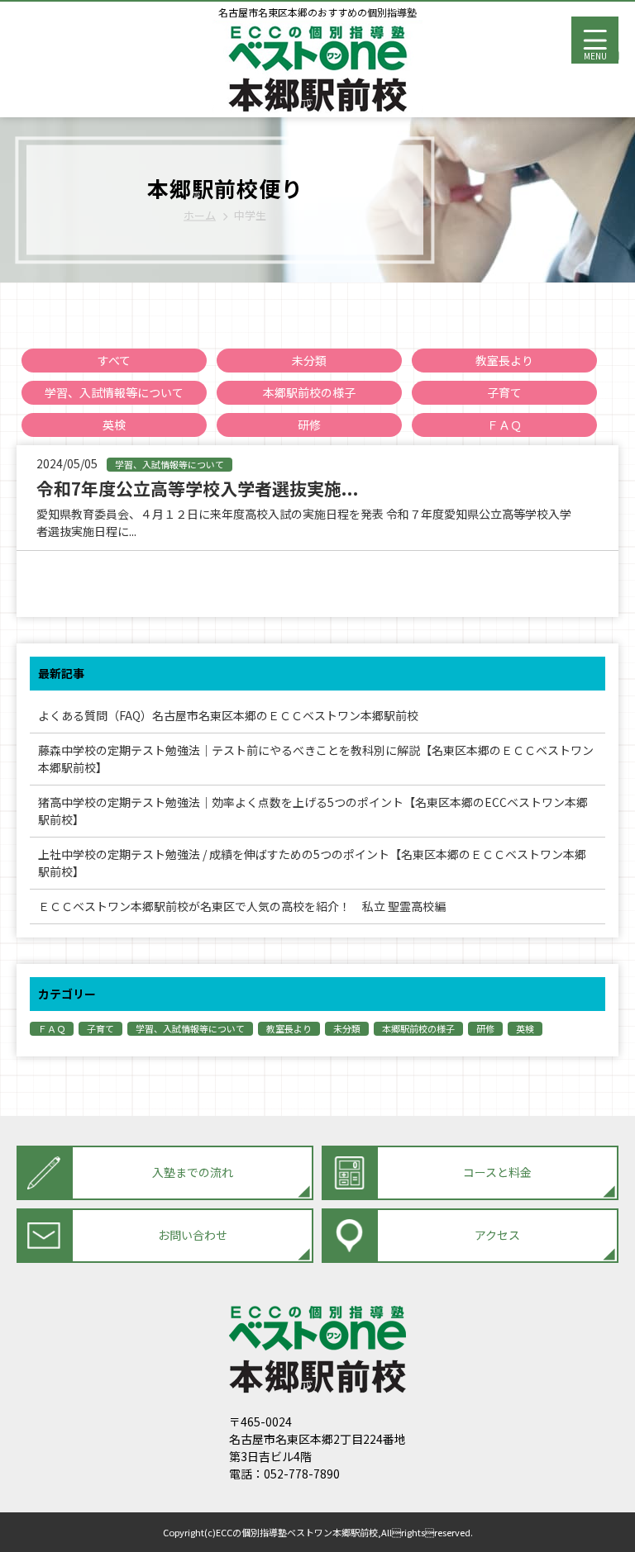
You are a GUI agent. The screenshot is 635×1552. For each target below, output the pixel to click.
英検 (114, 424)
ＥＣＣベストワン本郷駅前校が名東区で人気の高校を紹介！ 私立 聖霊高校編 (242, 906)
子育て (504, 392)
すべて (114, 360)
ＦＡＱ (504, 424)
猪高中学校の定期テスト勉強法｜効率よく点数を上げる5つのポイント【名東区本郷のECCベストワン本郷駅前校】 (313, 811)
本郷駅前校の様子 (309, 392)
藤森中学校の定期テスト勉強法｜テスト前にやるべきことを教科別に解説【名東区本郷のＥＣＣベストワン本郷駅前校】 (316, 759)
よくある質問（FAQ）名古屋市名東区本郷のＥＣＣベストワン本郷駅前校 (245, 715)
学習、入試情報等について (114, 392)
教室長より (504, 360)
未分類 (309, 360)
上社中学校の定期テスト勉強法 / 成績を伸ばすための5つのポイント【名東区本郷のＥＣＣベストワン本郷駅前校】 (312, 863)
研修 (309, 424)
